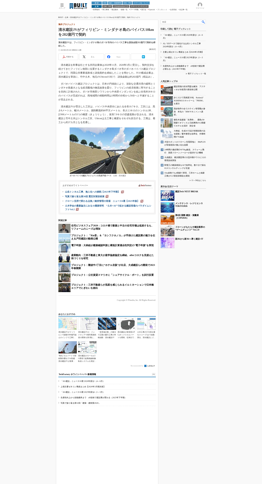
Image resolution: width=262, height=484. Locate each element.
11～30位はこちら (198, 180)
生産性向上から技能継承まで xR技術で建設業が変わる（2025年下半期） (93, 397)
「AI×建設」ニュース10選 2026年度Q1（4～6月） (83, 381)
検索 (203, 22)
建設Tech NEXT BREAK (186, 191)
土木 (66, 17)
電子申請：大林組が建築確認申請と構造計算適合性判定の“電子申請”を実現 (112, 245)
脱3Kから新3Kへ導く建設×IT (189, 239)
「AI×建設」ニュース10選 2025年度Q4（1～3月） (83, 392)
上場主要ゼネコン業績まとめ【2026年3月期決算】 (83, 386)
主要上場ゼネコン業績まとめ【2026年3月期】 (183, 52)
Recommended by (137, 366)
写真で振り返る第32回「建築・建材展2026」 (81, 403)
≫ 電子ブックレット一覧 (196, 74)
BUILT (60, 17)
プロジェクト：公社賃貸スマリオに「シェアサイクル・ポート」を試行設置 (112, 275)
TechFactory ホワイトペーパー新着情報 (77, 374)
